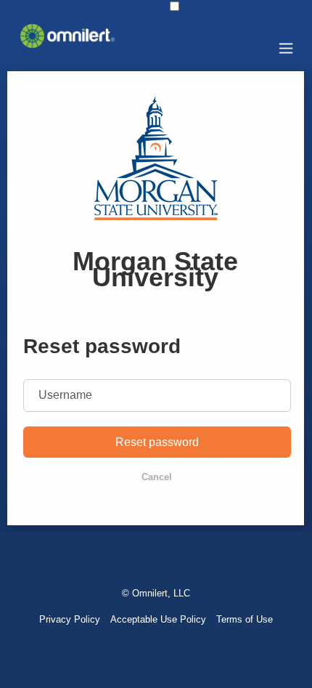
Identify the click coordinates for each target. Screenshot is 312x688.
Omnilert (150, 593)
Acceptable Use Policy (158, 619)
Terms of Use (244, 619)
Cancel (156, 477)
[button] (174, 6)
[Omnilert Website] (67, 44)
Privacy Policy (69, 619)
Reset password (157, 442)
